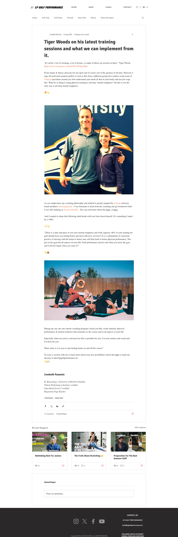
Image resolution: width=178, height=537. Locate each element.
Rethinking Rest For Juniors (48, 455)
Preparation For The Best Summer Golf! (125, 457)
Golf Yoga (45, 17)
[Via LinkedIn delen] (57, 406)
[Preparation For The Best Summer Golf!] (128, 442)
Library (34, 17)
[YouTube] (144, 7)
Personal (70, 17)
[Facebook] (147, 7)
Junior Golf (82, 17)
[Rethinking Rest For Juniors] (49, 442)
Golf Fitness (58, 17)
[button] (91, 7)
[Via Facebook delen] (45, 406)
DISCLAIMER (126, 534)
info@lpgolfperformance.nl (132, 525)
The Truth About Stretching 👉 (89, 455)
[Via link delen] (63, 406)
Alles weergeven (140, 427)
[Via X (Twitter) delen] (51, 406)
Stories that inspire (107, 17)
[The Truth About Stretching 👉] (89, 442)
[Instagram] (76, 521)
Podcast (93, 17)
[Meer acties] (132, 34)
